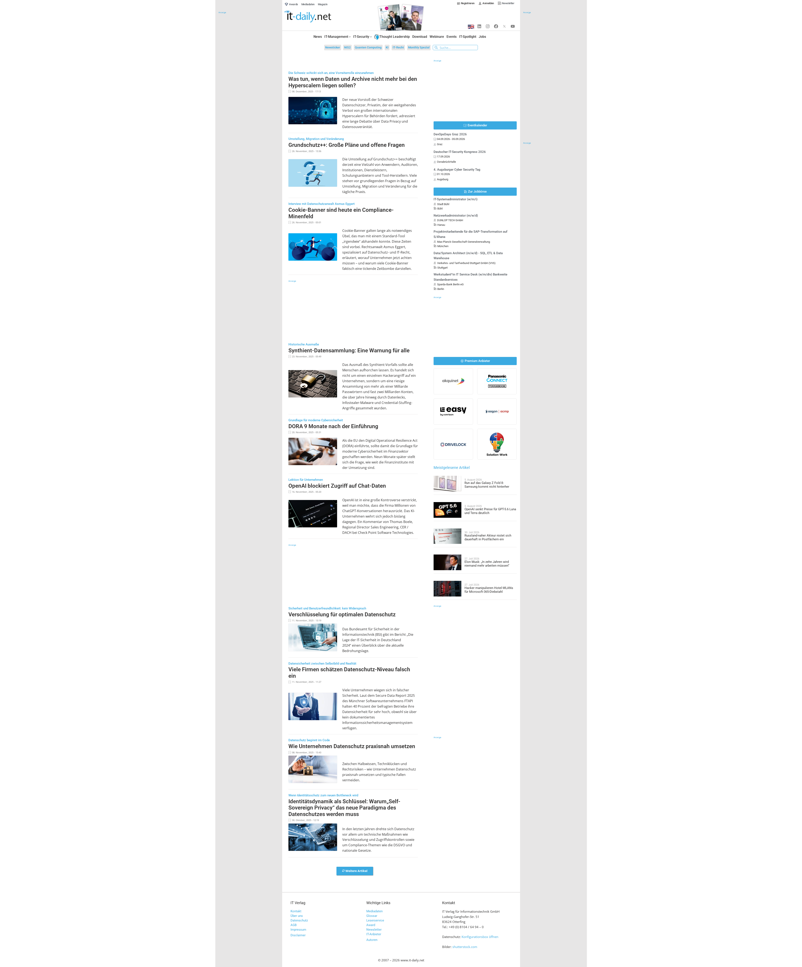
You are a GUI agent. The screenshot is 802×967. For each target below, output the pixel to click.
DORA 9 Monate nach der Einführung (333, 426)
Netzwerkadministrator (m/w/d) (456, 215)
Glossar (371, 916)
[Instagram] (487, 26)
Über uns (297, 916)
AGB (294, 925)
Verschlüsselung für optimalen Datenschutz (342, 614)
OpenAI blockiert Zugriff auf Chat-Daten (337, 486)
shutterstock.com (464, 947)
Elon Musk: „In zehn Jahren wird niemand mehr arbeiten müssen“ (486, 563)
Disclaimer (298, 935)
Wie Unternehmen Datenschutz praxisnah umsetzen (351, 746)
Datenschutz (299, 920)
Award (370, 925)
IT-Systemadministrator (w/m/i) (455, 199)
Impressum (298, 929)
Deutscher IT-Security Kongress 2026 (460, 152)
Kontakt (296, 911)
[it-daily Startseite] (315, 17)
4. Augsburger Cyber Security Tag (457, 169)
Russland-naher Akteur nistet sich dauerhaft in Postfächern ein (487, 537)
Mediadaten (374, 911)
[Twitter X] (504, 26)
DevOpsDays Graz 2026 (450, 134)
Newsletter (374, 929)
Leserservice (375, 920)
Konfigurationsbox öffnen (480, 937)
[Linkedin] (479, 26)
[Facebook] (496, 26)
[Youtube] (513, 26)
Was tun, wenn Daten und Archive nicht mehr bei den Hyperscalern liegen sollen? (352, 82)
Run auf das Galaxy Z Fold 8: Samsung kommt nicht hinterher (486, 485)
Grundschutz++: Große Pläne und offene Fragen (346, 145)
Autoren (371, 940)
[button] (354, 871)
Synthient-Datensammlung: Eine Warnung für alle (349, 350)
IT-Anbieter (373, 934)
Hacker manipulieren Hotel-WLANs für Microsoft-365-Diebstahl (488, 590)
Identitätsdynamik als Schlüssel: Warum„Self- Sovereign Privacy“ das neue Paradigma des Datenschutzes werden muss (344, 807)
